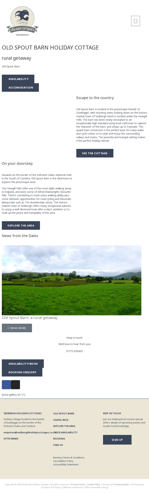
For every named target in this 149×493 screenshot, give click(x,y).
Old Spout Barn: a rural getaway (29, 317)
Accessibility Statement (65, 464)
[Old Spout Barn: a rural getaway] (71, 280)
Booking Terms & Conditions (68, 457)
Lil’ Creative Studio (119, 484)
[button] (135, 21)
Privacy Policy (78, 484)
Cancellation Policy (63, 461)
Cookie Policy (93, 484)
